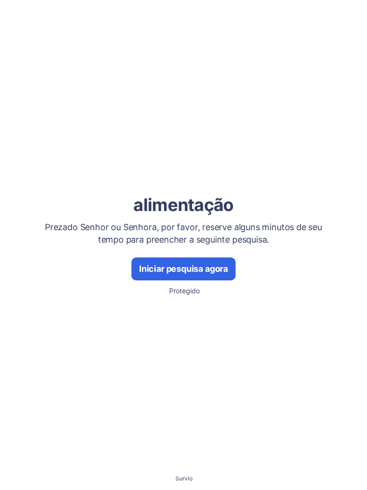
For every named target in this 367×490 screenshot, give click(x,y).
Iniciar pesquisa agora (183, 269)
